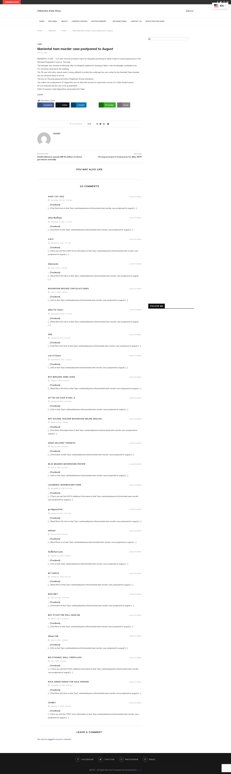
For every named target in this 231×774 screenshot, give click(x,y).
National (52, 21)
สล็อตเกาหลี (53, 636)
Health (64, 21)
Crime (63, 31)
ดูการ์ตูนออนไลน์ (55, 509)
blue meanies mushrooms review (67, 464)
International (120, 21)
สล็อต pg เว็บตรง (55, 310)
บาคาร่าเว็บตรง (54, 356)
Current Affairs (79, 21)
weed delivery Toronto (61, 443)
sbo (50, 334)
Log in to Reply (135, 197)
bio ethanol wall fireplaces (65, 657)
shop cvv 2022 (56, 196)
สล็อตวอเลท (53, 264)
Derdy (56, 133)
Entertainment (98, 21)
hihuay (52, 531)
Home (41, 21)
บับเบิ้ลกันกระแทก (55, 552)
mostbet (53, 594)
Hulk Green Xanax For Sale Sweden (68, 682)
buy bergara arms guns (61, 377)
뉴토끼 (51, 239)
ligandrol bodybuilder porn (64, 485)
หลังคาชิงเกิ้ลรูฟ (55, 218)
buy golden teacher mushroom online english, (75, 419)
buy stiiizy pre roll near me (64, 615)
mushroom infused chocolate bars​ (68, 288)
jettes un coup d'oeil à (61, 398)
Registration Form (155, 21)
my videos (53, 573)
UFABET (52, 703)
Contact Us (136, 21)
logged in (51, 739)
